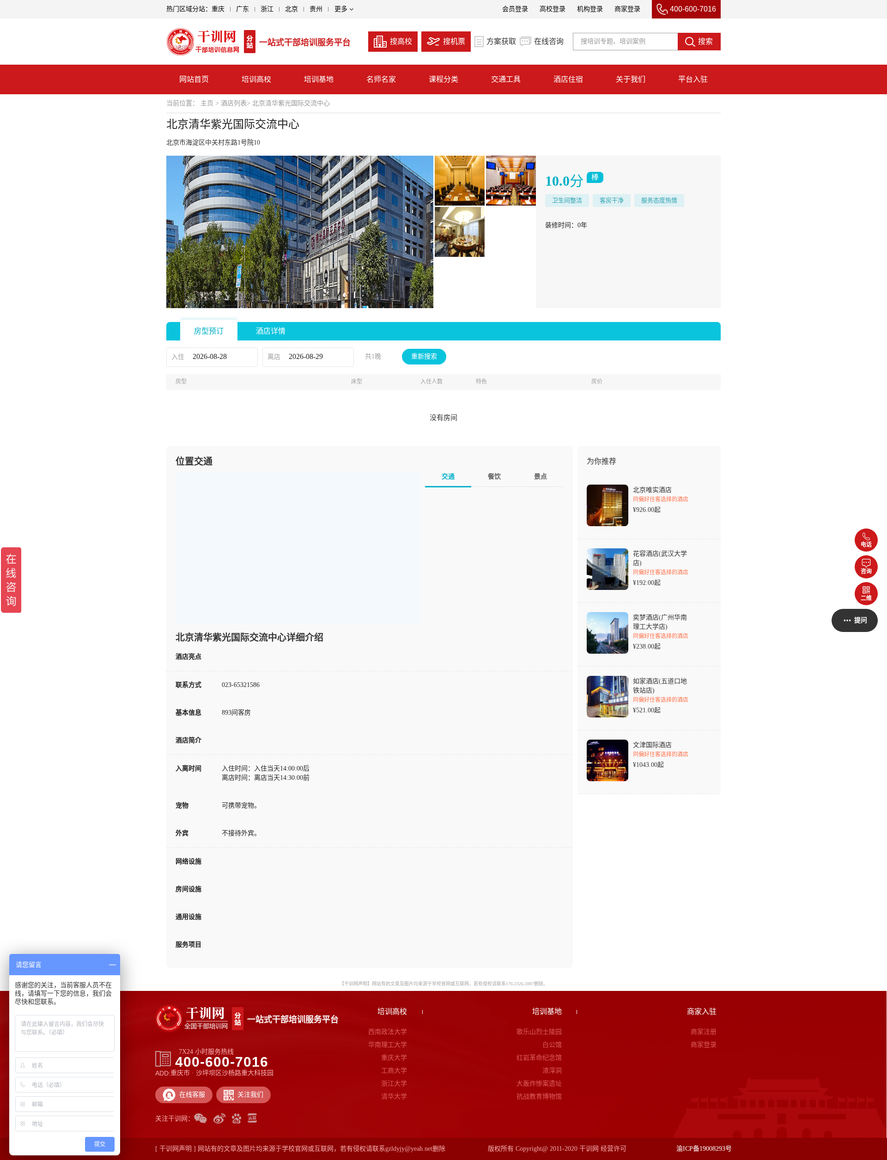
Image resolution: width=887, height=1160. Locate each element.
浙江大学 (394, 1083)
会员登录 (515, 9)
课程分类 (443, 79)
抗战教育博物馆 (539, 1096)
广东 (242, 9)
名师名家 (381, 79)
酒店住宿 (568, 79)
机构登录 (590, 9)
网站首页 (194, 79)
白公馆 (552, 1044)
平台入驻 (693, 79)
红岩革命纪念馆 (539, 1057)
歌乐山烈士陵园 (539, 1031)
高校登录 (552, 9)
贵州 (316, 9)
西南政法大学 (387, 1031)
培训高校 (256, 79)
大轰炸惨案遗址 (539, 1083)
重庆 (218, 9)
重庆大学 (394, 1057)
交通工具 (506, 79)
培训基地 (319, 79)
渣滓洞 (552, 1070)
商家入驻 (701, 1011)
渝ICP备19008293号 (704, 1148)
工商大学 (394, 1070)
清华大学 (394, 1096)
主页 (206, 103)
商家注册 (703, 1031)
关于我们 (630, 79)
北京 (291, 9)
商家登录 (627, 9)
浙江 (267, 9)
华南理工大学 (387, 1044)
